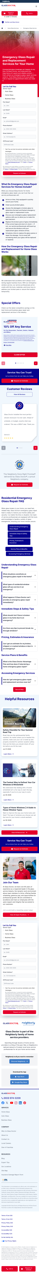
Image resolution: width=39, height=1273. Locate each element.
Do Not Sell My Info (7, 1237)
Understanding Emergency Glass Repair (19, 528)
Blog (3, 1158)
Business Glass (10, 99)
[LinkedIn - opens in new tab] (20, 1102)
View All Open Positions (18, 915)
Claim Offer (19, 355)
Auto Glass (9, 91)
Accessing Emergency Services (19, 554)
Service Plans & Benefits (19, 549)
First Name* (6, 102)
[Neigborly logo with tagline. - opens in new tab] (29, 1023)
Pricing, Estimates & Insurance (16, 542)
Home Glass (9, 95)
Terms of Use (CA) (7, 1219)
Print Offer (8, 345)
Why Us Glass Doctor (8, 1131)
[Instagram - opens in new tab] (16, 1102)
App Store (20, 1076)
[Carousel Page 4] (21, 447)
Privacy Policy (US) (7, 1223)
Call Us (30, 13)
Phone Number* (7, 125)
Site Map (4, 1170)
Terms (24, 162)
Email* (5, 117)
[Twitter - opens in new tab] (7, 1102)
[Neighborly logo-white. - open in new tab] (6, 1)
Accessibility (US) (6, 1230)
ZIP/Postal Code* (8, 141)
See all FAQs (19, 689)
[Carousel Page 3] (20, 447)
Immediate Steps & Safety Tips (18, 535)
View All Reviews (19, 394)
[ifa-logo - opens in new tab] (4, 1180)
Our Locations (6, 1166)
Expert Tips (5, 1162)
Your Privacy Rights (10, 1241)
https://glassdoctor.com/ (14, 162)
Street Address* (8, 133)
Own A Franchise (7, 1147)
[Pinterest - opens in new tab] (24, 1102)
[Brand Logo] (19, 1093)
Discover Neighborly (18, 1061)
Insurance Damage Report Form (12, 1175)
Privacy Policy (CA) (7, 1226)
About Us (4, 1135)
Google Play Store (21, 1082)
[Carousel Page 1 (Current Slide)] (17, 447)
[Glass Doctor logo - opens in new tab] (10, 1023)
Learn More (7, 754)
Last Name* (6, 110)
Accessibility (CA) (6, 1233)
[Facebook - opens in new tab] (2, 1102)
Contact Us (5, 1139)
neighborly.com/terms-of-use (28, 340)
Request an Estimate (11, 13)
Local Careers (6, 1143)
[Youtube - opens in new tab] (11, 1102)
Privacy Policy (14, 169)
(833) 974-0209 (12, 1098)
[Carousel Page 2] (18, 447)
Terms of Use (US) (6, 1215)
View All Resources (18, 832)
